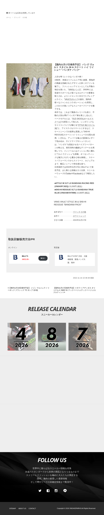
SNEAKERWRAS (75, 508)
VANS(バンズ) (74, 89)
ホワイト (76, 216)
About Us (22, 508)
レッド (83, 216)
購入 (43, 258)
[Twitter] (40, 490)
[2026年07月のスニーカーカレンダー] (82, 337)
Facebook (77, 173)
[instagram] (56, 490)
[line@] (64, 490)
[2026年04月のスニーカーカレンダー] (21, 337)
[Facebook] (48, 490)
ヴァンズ (76, 212)
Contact (32, 508)
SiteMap (12, 508)
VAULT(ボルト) (71, 99)
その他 (83, 212)
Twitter (68, 173)
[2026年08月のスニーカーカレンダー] (52, 337)
